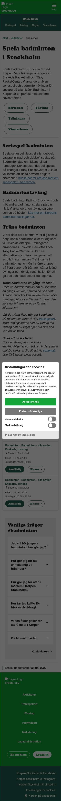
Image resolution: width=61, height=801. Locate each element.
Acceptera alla (30, 401)
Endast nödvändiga (30, 411)
